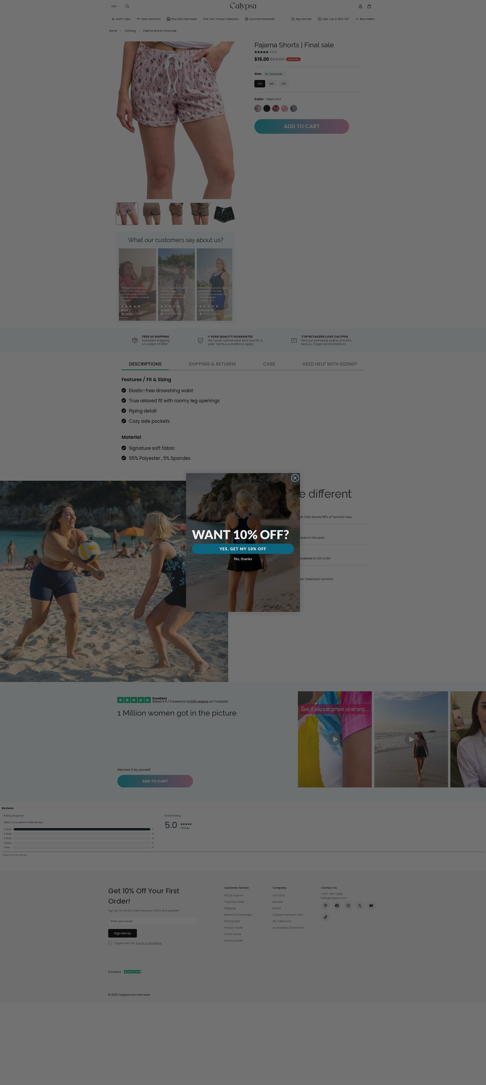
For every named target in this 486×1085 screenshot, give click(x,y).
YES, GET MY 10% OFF (243, 548)
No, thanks (243, 559)
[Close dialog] (295, 478)
